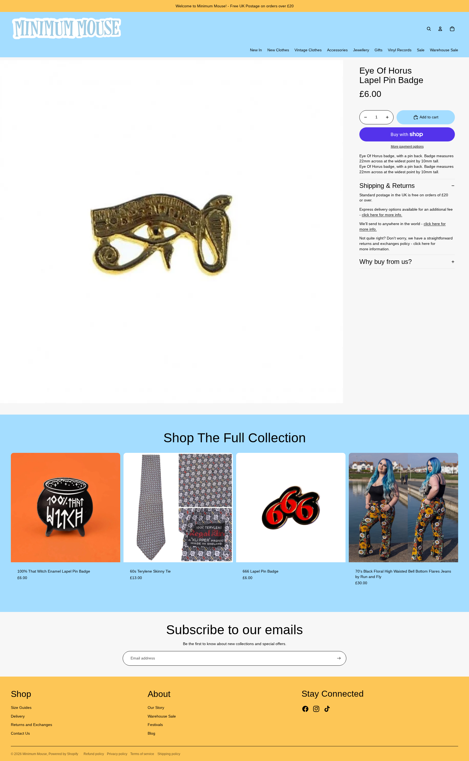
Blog (151, 733)
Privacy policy (117, 754)
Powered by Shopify (63, 754)
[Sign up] (339, 658)
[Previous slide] (19, 507)
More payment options (407, 146)
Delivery (18, 716)
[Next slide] (112, 507)
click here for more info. (382, 215)
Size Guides (21, 707)
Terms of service (142, 754)
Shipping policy (168, 754)
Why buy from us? (385, 261)
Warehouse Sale (162, 716)
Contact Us (20, 733)
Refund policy (94, 754)
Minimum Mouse (35, 754)
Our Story (156, 707)
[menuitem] (256, 50)
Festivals (155, 724)
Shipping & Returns (387, 185)
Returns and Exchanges (31, 724)
